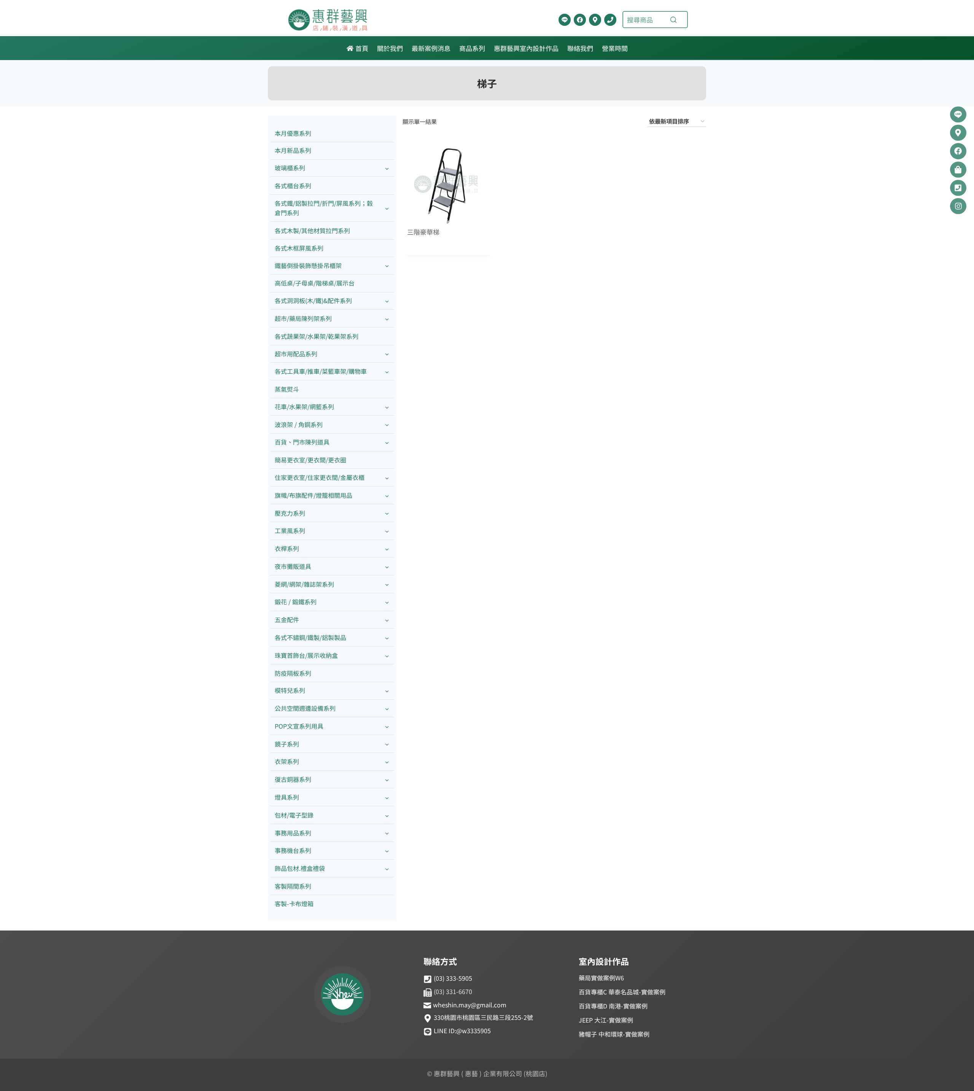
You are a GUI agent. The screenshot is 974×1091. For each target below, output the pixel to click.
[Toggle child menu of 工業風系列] (387, 531)
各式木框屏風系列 (299, 248)
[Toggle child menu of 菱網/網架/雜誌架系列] (387, 584)
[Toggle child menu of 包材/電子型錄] (387, 815)
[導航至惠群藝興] (595, 20)
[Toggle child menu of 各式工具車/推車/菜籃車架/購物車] (387, 371)
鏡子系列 (287, 743)
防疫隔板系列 (293, 673)
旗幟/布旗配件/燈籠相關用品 (313, 495)
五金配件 (287, 619)
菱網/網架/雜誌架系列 (304, 584)
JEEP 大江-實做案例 (606, 1020)
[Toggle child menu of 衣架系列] (387, 761)
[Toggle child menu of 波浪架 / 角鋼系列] (387, 424)
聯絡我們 (580, 48)
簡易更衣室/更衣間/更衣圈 (310, 459)
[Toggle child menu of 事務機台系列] (387, 850)
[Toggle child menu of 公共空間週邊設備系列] (387, 708)
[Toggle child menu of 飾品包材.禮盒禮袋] (387, 868)
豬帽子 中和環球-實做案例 (614, 1034)
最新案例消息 (431, 48)
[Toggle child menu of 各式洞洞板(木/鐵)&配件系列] (387, 301)
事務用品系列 (293, 832)
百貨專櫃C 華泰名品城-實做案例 (622, 992)
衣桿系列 (287, 548)
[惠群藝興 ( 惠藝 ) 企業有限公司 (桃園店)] (342, 995)
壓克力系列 (290, 513)
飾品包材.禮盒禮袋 (300, 868)
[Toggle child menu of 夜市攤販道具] (387, 566)
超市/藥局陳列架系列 (303, 318)
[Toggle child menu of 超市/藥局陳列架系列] (387, 318)
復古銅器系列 (293, 779)
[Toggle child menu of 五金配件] (387, 620)
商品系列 (472, 48)
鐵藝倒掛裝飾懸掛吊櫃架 (308, 265)
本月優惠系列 (293, 133)
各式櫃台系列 (293, 185)
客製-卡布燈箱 (294, 903)
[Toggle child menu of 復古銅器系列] (387, 779)
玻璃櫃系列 (290, 167)
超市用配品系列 (296, 353)
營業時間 (615, 48)
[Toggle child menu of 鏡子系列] (387, 744)
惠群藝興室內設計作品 (526, 48)
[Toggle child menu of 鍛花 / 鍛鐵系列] (387, 602)
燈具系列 (287, 797)
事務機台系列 (293, 850)
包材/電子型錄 (294, 814)
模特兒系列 (290, 690)
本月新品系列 (293, 150)
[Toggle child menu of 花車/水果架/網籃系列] (387, 406)
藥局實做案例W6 (601, 977)
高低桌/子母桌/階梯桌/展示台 (315, 282)
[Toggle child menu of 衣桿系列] (387, 548)
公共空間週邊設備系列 (305, 708)
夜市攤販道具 (293, 566)
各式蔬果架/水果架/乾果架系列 (316, 336)
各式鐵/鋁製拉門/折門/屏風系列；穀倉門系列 (324, 208)
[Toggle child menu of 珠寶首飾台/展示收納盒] (387, 655)
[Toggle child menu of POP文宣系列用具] (387, 726)
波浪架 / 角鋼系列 (299, 424)
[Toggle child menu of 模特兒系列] (387, 690)
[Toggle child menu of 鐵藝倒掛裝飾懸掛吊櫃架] (387, 265)
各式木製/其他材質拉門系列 (312, 230)
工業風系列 (290, 530)
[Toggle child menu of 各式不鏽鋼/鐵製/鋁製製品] (387, 637)
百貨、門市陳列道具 (302, 441)
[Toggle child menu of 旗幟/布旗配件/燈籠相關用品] (387, 495)
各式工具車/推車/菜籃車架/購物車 (321, 371)
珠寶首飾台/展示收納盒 (306, 655)
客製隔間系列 (293, 886)
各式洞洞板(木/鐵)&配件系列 (313, 300)
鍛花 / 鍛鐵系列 (296, 601)
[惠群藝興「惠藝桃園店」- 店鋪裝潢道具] (565, 20)
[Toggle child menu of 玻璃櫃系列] (387, 168)
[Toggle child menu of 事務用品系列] (387, 833)
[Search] (673, 19)
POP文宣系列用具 (299, 726)
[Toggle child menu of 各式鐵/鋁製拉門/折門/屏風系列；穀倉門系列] (387, 208)
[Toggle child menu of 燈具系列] (387, 797)
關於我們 (390, 48)
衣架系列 (287, 761)
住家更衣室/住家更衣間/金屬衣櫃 (319, 477)
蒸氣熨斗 (287, 389)
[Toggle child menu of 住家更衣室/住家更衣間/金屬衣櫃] (387, 477)
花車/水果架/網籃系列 (304, 406)
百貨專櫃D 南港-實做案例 (613, 1006)
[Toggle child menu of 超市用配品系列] (387, 353)
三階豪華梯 (423, 232)
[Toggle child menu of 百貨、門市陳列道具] (387, 442)
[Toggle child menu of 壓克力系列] (387, 513)
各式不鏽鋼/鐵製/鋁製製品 (310, 637)
